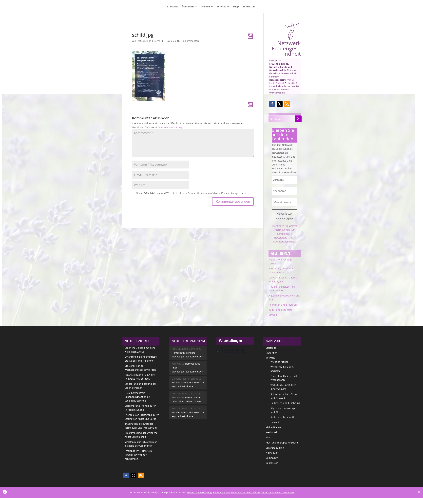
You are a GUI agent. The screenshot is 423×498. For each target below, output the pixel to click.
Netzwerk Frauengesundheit (286, 47)
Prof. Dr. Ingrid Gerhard (150, 40)
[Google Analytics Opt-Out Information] (5, 492)
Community (272, 457)
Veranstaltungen (275, 447)
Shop (236, 6)
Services (221, 6)
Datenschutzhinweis (284, 241)
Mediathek (271, 432)
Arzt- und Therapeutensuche (282, 442)
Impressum (248, 6)
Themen (205, 6)
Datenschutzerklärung (169, 127)
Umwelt (273, 314)
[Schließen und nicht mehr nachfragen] (419, 492)
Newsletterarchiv (283, 237)
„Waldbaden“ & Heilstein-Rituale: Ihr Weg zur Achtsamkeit (139, 454)
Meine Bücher (273, 427)
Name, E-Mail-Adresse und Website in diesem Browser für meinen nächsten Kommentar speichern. (191, 193)
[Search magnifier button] (298, 118)
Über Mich (188, 6)
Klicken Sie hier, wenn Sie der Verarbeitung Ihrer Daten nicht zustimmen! (253, 492)
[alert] (235, 351)
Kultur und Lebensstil (280, 309)
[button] (272, 104)
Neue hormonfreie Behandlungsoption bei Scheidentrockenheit (138, 396)
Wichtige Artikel (279, 361)
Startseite (172, 6)
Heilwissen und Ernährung (283, 304)
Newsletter (272, 452)
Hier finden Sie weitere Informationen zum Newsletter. (284, 229)
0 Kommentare (191, 40)
